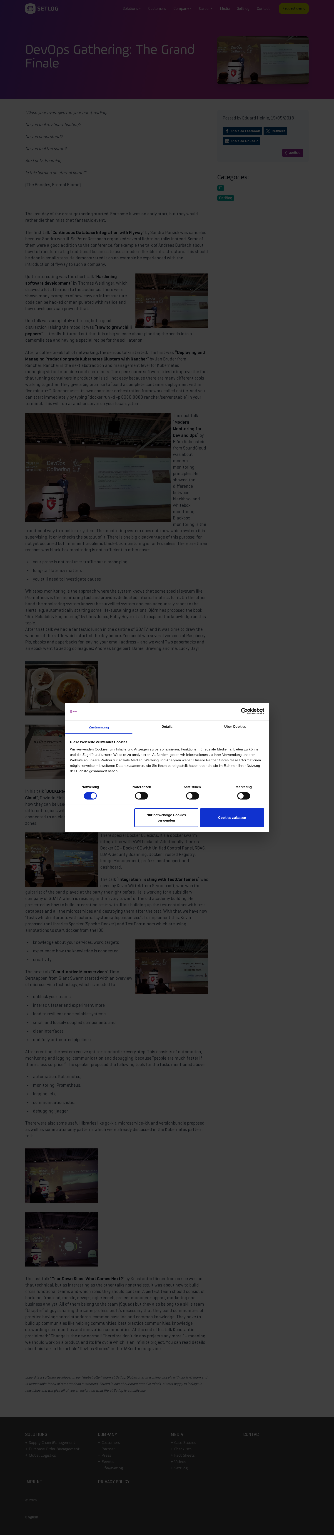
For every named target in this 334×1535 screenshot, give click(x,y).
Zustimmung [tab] (99, 727)
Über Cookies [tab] (235, 726)
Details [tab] (167, 726)
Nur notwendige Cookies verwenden (166, 817)
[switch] (141, 796)
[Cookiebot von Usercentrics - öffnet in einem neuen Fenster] (244, 711)
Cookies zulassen (232, 818)
